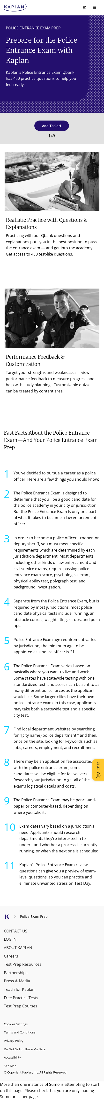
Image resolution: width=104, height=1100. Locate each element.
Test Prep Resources (22, 964)
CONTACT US (15, 931)
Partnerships (16, 972)
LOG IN (10, 939)
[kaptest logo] (15, 8)
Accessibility (12, 1057)
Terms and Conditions (20, 1032)
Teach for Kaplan (19, 989)
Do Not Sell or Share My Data (24, 1049)
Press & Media (17, 981)
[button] (51, 126)
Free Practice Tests (21, 997)
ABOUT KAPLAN (18, 947)
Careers (11, 956)
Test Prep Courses (20, 1006)
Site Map (10, 1066)
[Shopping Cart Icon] (84, 7)
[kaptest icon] (7, 918)
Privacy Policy (13, 1041)
